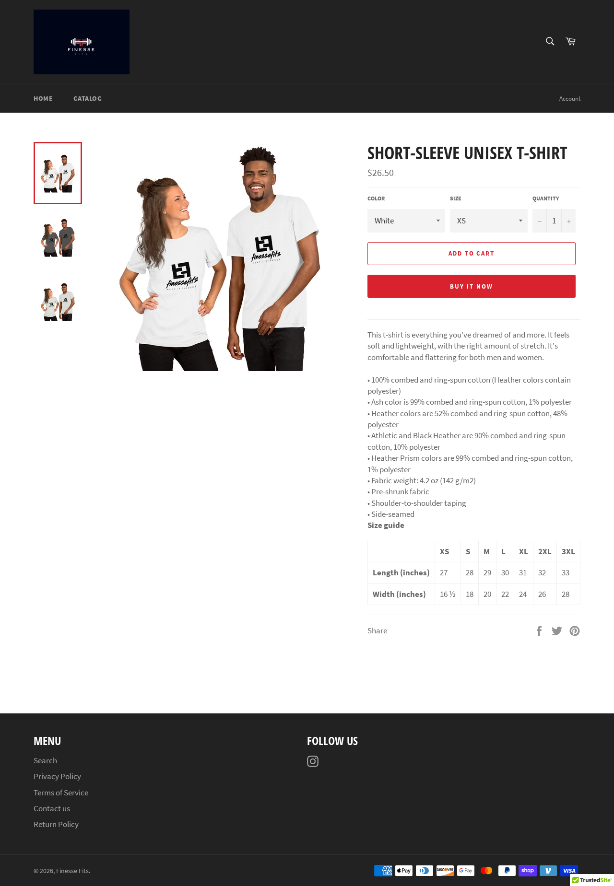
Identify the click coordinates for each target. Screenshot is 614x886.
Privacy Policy (57, 776)
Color (376, 198)
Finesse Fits (72, 871)
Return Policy (56, 824)
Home (43, 98)
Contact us (52, 808)
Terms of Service (61, 792)
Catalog (87, 98)
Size (455, 198)
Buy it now (471, 286)
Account (569, 98)
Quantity (545, 198)
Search (45, 760)
